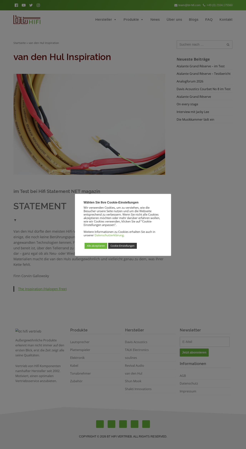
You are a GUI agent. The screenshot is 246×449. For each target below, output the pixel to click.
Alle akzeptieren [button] (96, 245)
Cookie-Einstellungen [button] (123, 245)
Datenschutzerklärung (109, 235)
